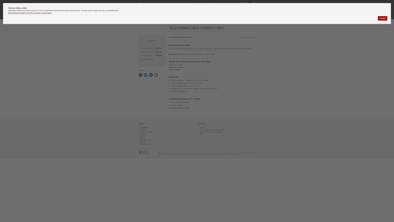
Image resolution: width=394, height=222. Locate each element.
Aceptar (383, 18)
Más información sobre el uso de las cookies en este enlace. (30, 13)
